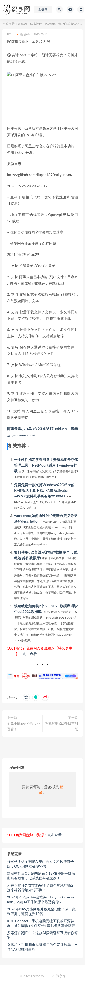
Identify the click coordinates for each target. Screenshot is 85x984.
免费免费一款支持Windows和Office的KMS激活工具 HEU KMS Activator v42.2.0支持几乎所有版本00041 (44, 490)
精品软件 (36, 24)
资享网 (22, 24)
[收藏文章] (26, 697)
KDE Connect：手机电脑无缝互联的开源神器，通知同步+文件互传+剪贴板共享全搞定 (41, 923)
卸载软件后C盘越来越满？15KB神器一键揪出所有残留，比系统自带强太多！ (41, 876)
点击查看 (30, 654)
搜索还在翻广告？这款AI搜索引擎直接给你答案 (42, 935)
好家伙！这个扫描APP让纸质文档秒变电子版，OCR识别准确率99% (40, 864)
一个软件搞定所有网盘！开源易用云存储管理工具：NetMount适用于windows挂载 (46, 465)
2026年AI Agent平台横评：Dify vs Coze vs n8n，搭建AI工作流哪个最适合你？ (41, 900)
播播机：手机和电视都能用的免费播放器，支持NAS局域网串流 (42, 947)
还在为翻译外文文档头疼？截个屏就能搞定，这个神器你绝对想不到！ (42, 888)
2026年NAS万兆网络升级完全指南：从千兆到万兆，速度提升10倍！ (41, 912)
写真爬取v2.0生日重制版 (61, 726)
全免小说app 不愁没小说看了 (23, 726)
